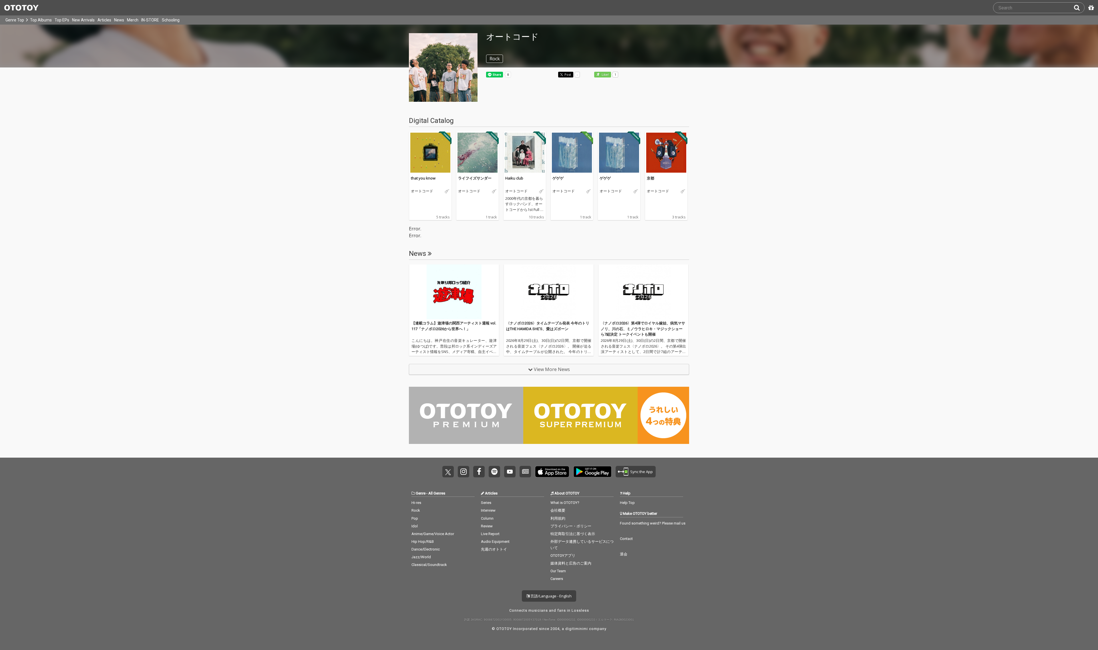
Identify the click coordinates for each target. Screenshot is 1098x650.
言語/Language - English (551, 596)
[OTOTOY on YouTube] (510, 471)
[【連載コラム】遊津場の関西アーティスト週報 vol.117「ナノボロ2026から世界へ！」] (454, 291)
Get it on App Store (552, 471)
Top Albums (41, 20)
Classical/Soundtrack (429, 565)
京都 (650, 178)
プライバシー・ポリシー (570, 526)
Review (487, 526)
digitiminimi (576, 629)
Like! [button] (605, 75)
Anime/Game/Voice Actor (432, 534)
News (119, 20)
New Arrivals (83, 20)
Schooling (171, 20)
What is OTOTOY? (564, 503)
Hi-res (416, 503)
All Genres (436, 493)
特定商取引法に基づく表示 (572, 534)
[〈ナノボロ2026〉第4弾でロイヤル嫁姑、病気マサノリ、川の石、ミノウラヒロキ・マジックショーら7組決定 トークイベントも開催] (643, 291)
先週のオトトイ (494, 549)
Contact (626, 539)
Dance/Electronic (425, 549)
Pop (414, 518)
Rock (415, 510)
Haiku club (514, 178)
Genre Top (14, 20)
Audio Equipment (495, 541)
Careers (556, 579)
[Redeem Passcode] (1090, 8)
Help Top (627, 503)
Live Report (490, 534)
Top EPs (62, 20)
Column (487, 518)
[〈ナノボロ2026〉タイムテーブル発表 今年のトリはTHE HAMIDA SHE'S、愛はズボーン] (549, 291)
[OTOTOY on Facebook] (479, 471)
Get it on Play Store (592, 471)
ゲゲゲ (558, 178)
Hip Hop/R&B (422, 541)
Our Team (558, 571)
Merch (132, 20)
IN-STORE (150, 20)
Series (486, 503)
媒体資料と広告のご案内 (570, 563)
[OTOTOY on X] (448, 471)
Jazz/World (421, 557)
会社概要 (557, 510)
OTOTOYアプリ (562, 555)
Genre (420, 493)
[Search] (1079, 8)
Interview (488, 510)
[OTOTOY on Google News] (525, 471)
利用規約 (557, 518)
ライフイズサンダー (475, 178)
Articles (104, 20)
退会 (623, 554)
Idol (414, 526)
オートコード (422, 191)
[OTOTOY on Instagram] (463, 471)
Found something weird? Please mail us (652, 523)
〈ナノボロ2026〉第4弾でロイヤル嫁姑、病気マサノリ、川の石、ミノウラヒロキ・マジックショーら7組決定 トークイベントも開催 (643, 328)
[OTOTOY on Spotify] (494, 471)
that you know (423, 178)
